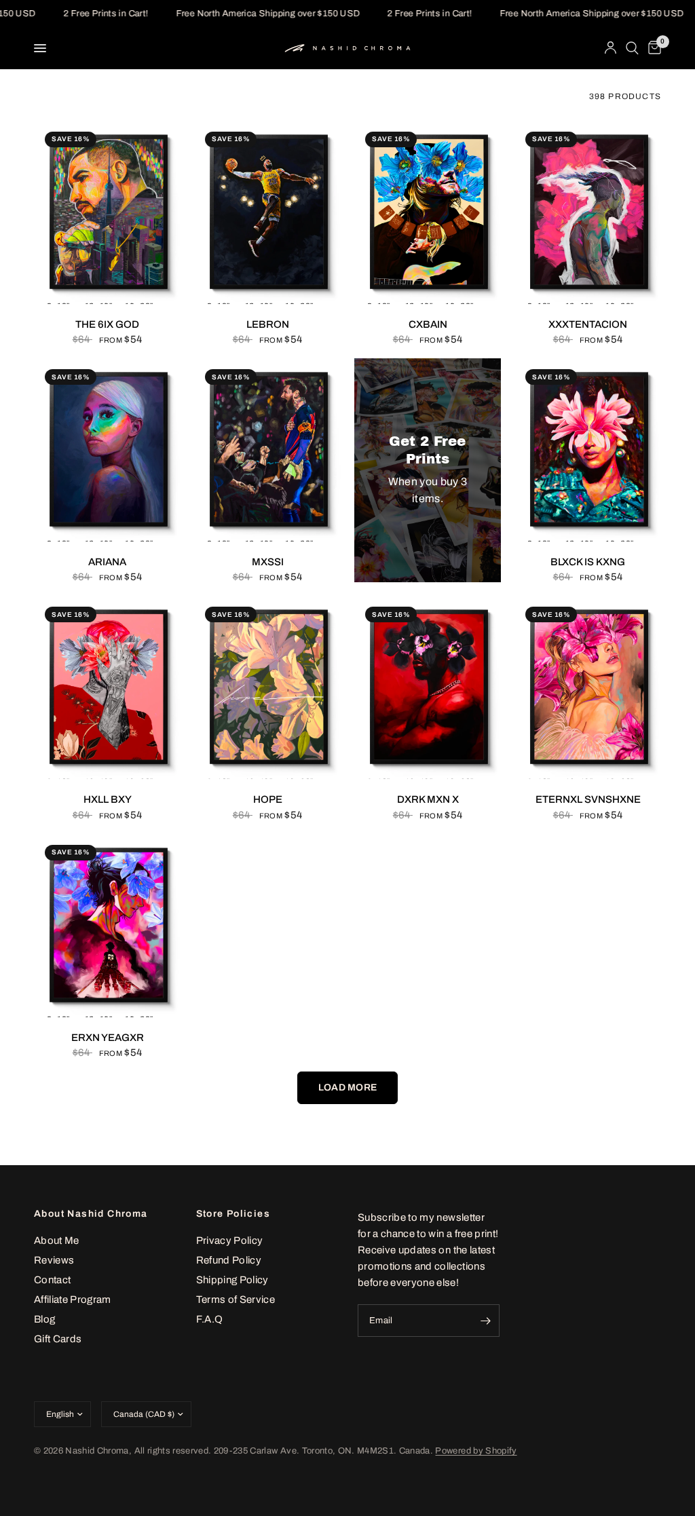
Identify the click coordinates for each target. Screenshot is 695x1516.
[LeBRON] (267, 212)
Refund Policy (228, 1260)
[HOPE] (267, 687)
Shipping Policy (232, 1279)
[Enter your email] (486, 1320)
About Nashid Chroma (91, 1214)
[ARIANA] (107, 450)
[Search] (632, 48)
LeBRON (267, 324)
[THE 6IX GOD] (107, 212)
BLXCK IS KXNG (587, 561)
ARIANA (107, 561)
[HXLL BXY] (107, 687)
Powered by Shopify (475, 1451)
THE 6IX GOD (107, 324)
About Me (56, 1240)
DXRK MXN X (428, 799)
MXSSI (268, 561)
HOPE (267, 799)
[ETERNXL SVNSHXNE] (587, 687)
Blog (44, 1319)
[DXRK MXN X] (427, 687)
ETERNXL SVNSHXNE (588, 799)
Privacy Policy (229, 1240)
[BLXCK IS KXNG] (587, 450)
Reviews (54, 1260)
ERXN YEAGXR (107, 1037)
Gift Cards (57, 1338)
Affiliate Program (72, 1299)
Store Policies (233, 1214)
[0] (652, 48)
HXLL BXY (107, 799)
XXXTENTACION (587, 324)
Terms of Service (235, 1299)
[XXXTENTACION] (587, 212)
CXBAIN (428, 324)
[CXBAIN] (427, 212)
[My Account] (610, 48)
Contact (52, 1279)
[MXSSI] (267, 450)
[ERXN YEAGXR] (107, 925)
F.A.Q (209, 1319)
